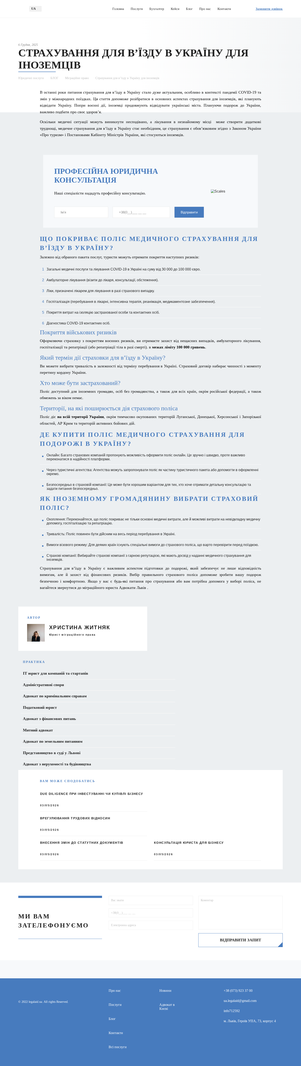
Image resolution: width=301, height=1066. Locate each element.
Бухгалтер (156, 9)
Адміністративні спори (43, 685)
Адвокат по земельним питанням (52, 741)
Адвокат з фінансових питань (49, 718)
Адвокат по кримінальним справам (55, 696)
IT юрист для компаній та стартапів (55, 673)
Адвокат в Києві (167, 1006)
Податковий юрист (40, 707)
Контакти (224, 9)
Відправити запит (240, 940)
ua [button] (33, 8)
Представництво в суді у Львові (51, 753)
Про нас (205, 9)
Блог (189, 9)
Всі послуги (118, 1047)
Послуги (137, 9)
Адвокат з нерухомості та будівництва (57, 764)
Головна (118, 9)
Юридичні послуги (31, 78)
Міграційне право (77, 78)
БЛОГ (54, 78)
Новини (165, 990)
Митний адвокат (38, 730)
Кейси (175, 9)
